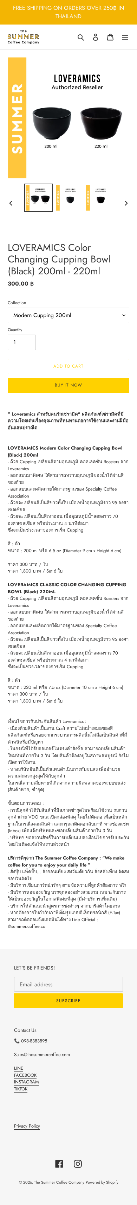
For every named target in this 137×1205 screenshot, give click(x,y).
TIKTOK (20, 1089)
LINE (18, 1068)
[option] (39, 198)
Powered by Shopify (102, 1182)
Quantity (15, 330)
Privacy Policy (27, 1126)
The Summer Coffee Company (59, 1182)
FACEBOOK (25, 1075)
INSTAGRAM (26, 1082)
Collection (17, 303)
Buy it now (69, 385)
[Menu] (125, 36)
